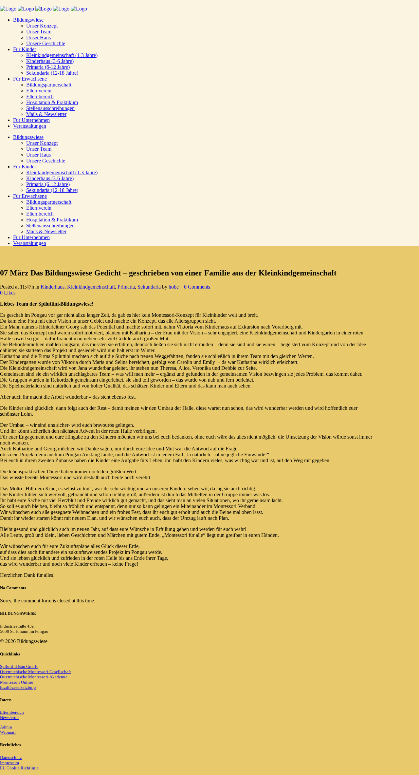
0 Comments (197, 287)
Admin (6, 727)
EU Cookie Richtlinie (19, 768)
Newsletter (9, 717)
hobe (174, 287)
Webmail (8, 732)
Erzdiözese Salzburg (18, 687)
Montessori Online (16, 682)
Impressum (9, 762)
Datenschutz (11, 757)
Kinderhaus (52, 287)
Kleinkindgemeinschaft (91, 287)
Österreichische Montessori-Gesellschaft (35, 671)
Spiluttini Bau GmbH (19, 666)
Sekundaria (149, 287)
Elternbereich (12, 712)
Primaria (126, 287)
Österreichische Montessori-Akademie (33, 676)
